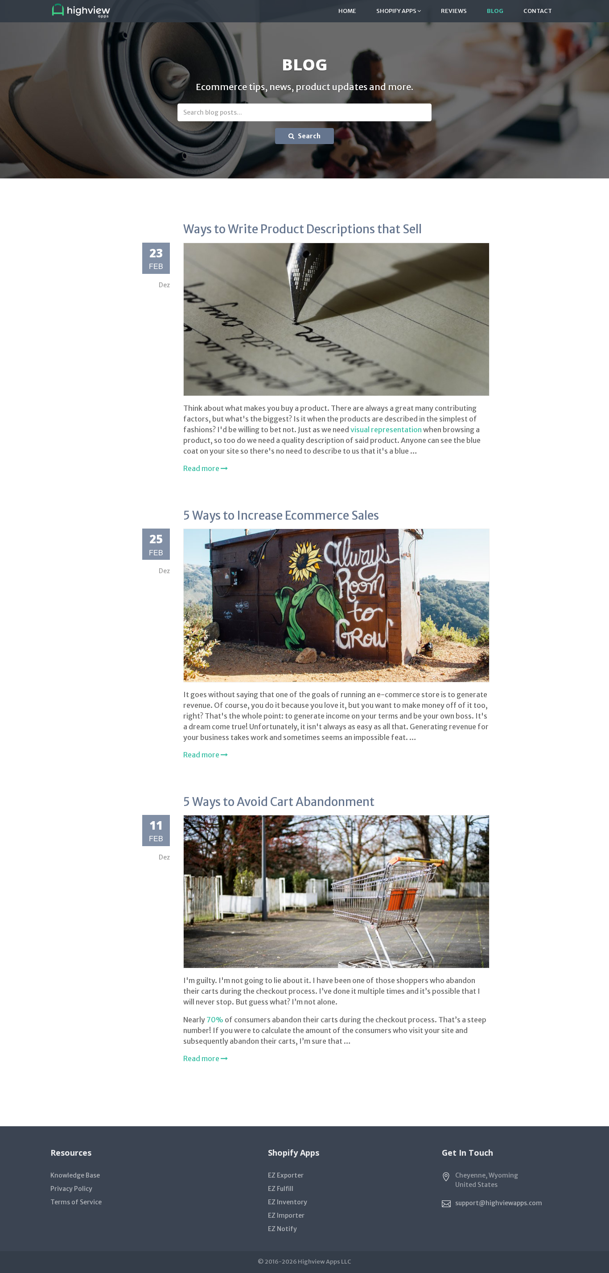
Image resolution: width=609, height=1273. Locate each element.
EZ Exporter (286, 1175)
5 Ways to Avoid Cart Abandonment (278, 801)
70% (214, 1019)
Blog (495, 11)
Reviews (454, 11)
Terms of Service (76, 1202)
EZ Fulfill (280, 1189)
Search (308, 136)
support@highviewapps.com (498, 1203)
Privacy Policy (71, 1189)
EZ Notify (282, 1229)
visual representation (386, 429)
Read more (202, 468)
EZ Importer (286, 1215)
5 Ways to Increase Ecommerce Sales (281, 515)
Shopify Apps (396, 11)
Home (347, 11)
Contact (537, 11)
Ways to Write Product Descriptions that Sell (302, 229)
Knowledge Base (75, 1175)
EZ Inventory (287, 1202)
